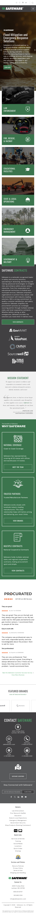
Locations (18, 846)
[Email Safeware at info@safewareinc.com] (9, 739)
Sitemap (18, 851)
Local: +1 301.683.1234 (9, 755)
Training (18, 841)
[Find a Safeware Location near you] (18, 767)
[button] (1, 50)
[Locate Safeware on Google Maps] (18, 727)
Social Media (18, 843)
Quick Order (18, 848)
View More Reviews (18, 675)
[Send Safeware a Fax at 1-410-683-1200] (27, 750)
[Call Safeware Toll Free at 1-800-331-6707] (27, 739)
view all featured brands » (18, 694)
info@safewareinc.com (9, 743)
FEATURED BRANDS (18, 691)
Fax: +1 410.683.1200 (27, 755)
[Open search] (31, 2)
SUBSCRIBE (27, 792)
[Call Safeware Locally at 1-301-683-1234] (9, 750)
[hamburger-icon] (33, 8)
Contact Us (18, 882)
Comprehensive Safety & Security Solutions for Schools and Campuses (17, 36)
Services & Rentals (18, 839)
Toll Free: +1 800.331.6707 (27, 743)
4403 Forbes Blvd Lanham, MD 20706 (18, 732)
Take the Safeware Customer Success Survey (17, 673)
